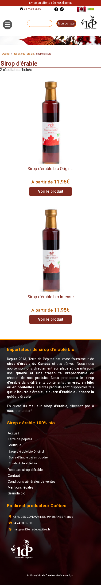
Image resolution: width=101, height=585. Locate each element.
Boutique (14, 445)
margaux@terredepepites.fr (31, 529)
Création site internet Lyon (60, 575)
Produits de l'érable (23, 53)
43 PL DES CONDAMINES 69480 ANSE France (43, 516)
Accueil (6, 53)
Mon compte (66, 23)
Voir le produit (50, 191)
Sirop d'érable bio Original (26, 451)
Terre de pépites (20, 439)
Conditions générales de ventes (31, 481)
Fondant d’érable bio (23, 463)
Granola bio (16, 493)
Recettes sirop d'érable (25, 470)
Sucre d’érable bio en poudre (28, 457)
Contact (14, 476)
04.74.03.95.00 (32, 9)
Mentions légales (20, 487)
